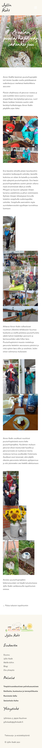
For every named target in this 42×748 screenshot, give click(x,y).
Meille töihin (9, 662)
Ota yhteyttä (9, 669)
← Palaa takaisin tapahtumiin (15, 605)
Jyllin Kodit (6, 8)
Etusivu (7, 654)
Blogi (6, 666)
